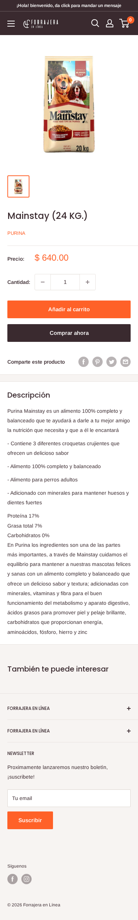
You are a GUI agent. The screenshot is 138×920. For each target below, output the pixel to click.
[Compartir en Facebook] (83, 362)
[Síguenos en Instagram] (26, 879)
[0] (124, 23)
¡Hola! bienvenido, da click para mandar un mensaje (69, 5)
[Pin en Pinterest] (97, 362)
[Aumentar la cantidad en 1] (87, 282)
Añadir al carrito (69, 309)
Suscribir (30, 820)
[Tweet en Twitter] (111, 362)
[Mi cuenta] (109, 23)
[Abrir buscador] (95, 23)
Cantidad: (18, 282)
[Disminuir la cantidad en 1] (42, 282)
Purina (16, 233)
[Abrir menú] (11, 24)
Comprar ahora (69, 333)
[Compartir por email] (125, 362)
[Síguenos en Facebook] (12, 879)
